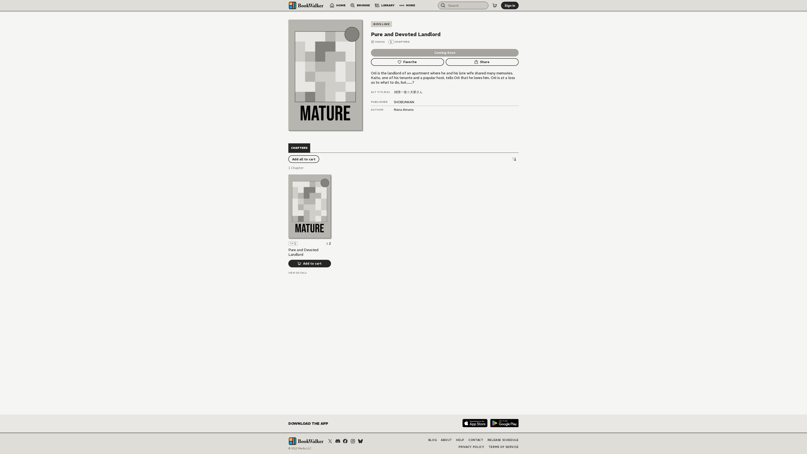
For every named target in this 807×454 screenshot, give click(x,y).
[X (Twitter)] (330, 441)
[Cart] (494, 5)
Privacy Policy (471, 447)
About (446, 440)
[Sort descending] (514, 159)
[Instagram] (352, 441)
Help (460, 440)
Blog (432, 440)
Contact (475, 440)
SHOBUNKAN (404, 102)
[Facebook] (345, 441)
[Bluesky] (360, 441)
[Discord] (337, 441)
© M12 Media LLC (299, 448)
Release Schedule (503, 440)
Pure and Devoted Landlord (303, 252)
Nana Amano (404, 110)
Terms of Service (504, 447)
